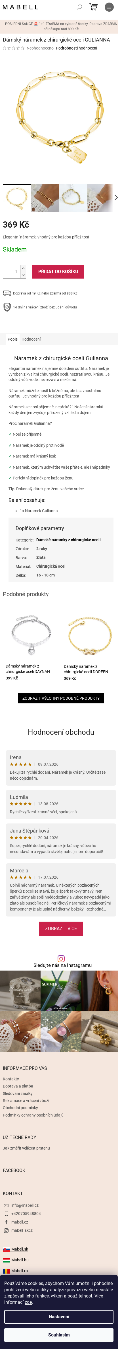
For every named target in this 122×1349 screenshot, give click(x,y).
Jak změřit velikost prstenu (26, 1148)
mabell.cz (19, 1222)
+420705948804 (26, 1213)
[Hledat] (79, 7)
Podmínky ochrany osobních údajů (33, 1115)
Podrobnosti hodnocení (76, 48)
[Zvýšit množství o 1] (23, 268)
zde (28, 1302)
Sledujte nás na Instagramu (62, 965)
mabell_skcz (22, 1230)
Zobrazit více (61, 928)
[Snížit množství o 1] (23, 275)
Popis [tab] (13, 339)
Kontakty (11, 1079)
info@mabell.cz (25, 1205)
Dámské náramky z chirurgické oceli (68, 539)
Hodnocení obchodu (61, 732)
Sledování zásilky (18, 1093)
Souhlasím (59, 1335)
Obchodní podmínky (20, 1107)
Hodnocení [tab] (31, 339)
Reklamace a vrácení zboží (26, 1100)
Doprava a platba (18, 1086)
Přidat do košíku (58, 271)
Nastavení (59, 1316)
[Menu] (109, 7)
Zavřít (33, 325)
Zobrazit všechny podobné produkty (61, 698)
